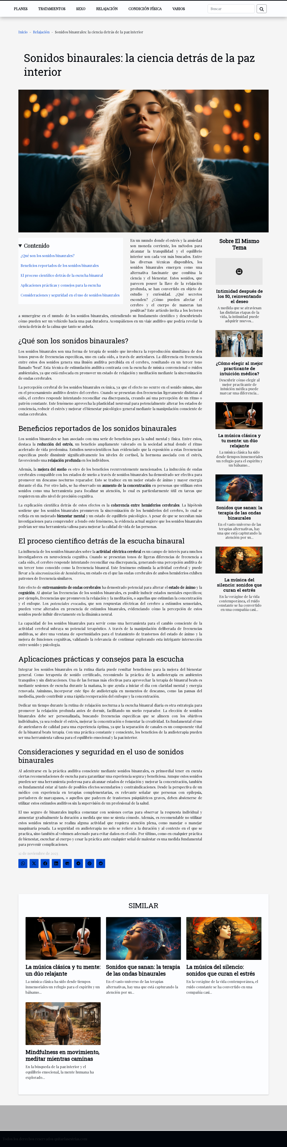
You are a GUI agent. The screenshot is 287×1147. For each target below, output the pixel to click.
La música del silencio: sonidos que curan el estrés (239, 585)
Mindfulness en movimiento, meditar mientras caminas (62, 1055)
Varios (178, 8)
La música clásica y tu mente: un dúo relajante (239, 440)
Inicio (23, 32)
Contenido (36, 245)
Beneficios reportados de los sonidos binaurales (60, 265)
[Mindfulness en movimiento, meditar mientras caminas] (63, 1023)
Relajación (107, 8)
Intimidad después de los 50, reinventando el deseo (239, 296)
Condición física (145, 8)
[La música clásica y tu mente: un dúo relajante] (239, 415)
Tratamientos (51, 8)
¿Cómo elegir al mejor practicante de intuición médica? (239, 368)
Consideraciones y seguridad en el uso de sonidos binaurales (70, 295)
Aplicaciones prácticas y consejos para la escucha (61, 285)
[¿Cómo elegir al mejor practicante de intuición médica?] (239, 343)
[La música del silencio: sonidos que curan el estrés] (239, 560)
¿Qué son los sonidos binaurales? (47, 255)
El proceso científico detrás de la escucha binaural (62, 275)
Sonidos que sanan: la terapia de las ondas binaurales (239, 513)
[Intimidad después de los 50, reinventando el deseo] (239, 271)
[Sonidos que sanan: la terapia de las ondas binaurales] (239, 487)
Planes (21, 8)
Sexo (80, 8)
